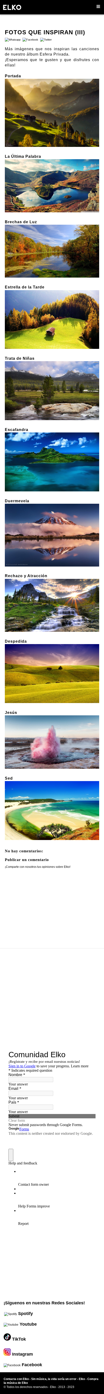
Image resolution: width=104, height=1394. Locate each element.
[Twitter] (45, 39)
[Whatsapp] (13, 39)
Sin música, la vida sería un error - (55, 1379)
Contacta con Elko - (17, 1379)
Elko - (83, 1379)
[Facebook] (29, 39)
